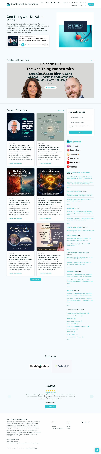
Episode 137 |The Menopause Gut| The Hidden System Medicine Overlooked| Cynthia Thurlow (49, 257)
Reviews (82, 2)
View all (60, 110)
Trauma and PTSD (72, 235)
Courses (81, 5)
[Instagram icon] (89, 422)
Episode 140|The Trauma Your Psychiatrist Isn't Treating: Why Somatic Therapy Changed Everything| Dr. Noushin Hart (19, 203)
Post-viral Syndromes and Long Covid (78, 253)
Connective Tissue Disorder (75, 337)
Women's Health (71, 271)
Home (42, 2)
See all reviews (50, 406)
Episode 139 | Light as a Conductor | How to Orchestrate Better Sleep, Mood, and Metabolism (50, 202)
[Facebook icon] (85, 422)
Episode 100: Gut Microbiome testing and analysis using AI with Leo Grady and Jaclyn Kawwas (80, 182)
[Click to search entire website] (85, 5)
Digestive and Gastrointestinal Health (78, 172)
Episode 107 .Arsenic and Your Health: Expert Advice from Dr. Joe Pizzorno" (79, 200)
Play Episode (51, 87)
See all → (69, 187)
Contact (91, 4)
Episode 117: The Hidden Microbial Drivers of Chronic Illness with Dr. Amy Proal (79, 263)
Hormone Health (72, 334)
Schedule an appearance (57, 428)
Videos (76, 2)
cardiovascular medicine (74, 227)
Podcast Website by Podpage (31, 448)
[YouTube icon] (82, 422)
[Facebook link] (51, 2)
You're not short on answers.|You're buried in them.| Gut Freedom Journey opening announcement (49, 148)
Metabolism (70, 208)
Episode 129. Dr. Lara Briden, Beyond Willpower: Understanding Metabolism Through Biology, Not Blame (80, 213)
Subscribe (80, 132)
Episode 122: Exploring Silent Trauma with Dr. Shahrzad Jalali (79, 244)
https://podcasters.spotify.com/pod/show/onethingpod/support (23, 443)
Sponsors (74, 5)
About (47, 2)
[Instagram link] (72, 2)
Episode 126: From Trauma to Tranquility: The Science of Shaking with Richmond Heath (79, 239)
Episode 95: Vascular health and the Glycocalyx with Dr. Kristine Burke (80, 231)
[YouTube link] (54, 2)
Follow (59, 2)
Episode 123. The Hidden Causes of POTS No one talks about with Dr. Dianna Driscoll (79, 258)
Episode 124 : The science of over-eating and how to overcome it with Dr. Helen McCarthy (80, 219)
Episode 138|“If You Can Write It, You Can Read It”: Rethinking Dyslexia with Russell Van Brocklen (20, 257)
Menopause (70, 290)
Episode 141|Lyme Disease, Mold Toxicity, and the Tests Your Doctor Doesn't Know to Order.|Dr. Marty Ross (21, 148)
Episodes (66, 2)
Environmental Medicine (74, 191)
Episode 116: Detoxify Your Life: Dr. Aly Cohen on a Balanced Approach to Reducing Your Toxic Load (80, 194)
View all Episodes (35, 279)
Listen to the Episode (16, 163)
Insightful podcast (50, 393)
